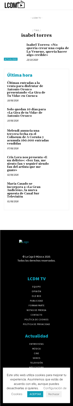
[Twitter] (50, 267)
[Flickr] (22, 267)
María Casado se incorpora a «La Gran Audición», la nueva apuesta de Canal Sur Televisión (23, 190)
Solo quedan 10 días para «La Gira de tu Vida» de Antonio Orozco (26, 113)
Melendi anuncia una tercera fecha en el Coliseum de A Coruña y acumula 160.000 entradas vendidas (28, 137)
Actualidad (11, 59)
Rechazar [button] (53, 394)
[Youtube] (57, 267)
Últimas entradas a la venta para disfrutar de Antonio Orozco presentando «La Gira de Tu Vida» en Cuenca (26, 89)
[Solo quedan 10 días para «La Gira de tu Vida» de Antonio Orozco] (58, 115)
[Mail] (36, 267)
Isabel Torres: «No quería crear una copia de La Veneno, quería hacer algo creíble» (47, 50)
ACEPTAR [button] (35, 394)
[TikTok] (43, 267)
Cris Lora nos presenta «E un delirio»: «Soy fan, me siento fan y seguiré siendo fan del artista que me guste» (28, 163)
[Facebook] (15, 267)
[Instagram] (29, 267)
